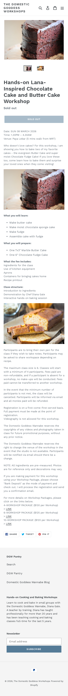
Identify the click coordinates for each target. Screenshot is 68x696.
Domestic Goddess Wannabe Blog (28, 582)
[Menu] (62, 8)
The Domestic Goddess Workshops (17, 7)
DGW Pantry (14, 573)
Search (11, 564)
